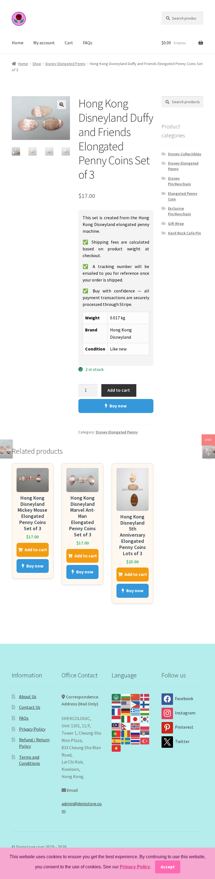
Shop (36, 63)
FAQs (87, 42)
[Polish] (145, 726)
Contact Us (29, 707)
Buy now (118, 406)
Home (18, 42)
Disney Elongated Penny (65, 63)
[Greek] (135, 711)
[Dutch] (116, 704)
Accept (168, 866)
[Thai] (135, 740)
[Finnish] (145, 704)
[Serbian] (145, 733)
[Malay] (116, 726)
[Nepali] (126, 726)
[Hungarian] (145, 711)
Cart (69, 42)
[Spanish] (116, 740)
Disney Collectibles (184, 153)
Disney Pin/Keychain (179, 181)
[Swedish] (126, 740)
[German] (126, 711)
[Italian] (126, 718)
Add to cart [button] (36, 549)
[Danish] (145, 697)
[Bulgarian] (126, 697)
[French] (116, 711)
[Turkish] (145, 740)
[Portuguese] (116, 733)
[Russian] (135, 733)
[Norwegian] (135, 726)
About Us (27, 696)
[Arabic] (116, 697)
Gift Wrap (176, 223)
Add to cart (119, 390)
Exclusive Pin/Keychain (179, 211)
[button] (61, 104)
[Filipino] (135, 704)
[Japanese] (135, 718)
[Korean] (145, 718)
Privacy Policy (32, 729)
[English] (126, 704)
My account (44, 42)
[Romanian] (126, 733)
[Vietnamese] (116, 748)
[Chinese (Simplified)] (135, 697)
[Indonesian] (116, 718)
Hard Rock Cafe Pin (184, 233)
